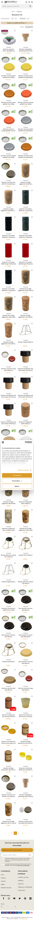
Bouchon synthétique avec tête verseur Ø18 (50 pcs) (8, 422)
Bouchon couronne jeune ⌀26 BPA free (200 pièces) (25, 76)
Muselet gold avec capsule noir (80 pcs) (25, 582)
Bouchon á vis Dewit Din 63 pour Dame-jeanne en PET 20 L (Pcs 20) (8, 742)
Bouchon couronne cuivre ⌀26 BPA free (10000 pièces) (8, 103)
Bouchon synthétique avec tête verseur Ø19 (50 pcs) (25, 369)
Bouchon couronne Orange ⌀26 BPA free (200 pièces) (8, 130)
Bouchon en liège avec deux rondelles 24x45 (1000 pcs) (8, 529)
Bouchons (19, 11)
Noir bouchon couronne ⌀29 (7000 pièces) (25, 635)
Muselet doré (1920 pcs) (25, 555)
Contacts (3, 881)
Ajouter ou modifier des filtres (16, 23)
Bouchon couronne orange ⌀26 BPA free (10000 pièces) (25, 103)
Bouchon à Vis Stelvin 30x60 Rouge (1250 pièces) (8, 263)
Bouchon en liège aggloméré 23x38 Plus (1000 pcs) (25, 183)
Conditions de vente (23, 877)
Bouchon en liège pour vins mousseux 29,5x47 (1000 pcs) (8, 715)
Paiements (21, 884)
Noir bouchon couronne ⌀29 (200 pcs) (8, 635)
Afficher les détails (23, 470)
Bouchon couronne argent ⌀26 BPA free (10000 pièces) (8, 156)
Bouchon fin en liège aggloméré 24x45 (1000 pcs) (25, 529)
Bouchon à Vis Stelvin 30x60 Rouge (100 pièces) (25, 263)
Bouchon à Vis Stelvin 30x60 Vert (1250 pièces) (25, 209)
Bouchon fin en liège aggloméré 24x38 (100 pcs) (25, 289)
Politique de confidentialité (23, 865)
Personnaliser (16, 480)
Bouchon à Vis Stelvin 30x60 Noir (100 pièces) (8, 236)
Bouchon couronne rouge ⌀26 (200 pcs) (25, 689)
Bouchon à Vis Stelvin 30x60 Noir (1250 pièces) (8, 289)
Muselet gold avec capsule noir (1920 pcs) (8, 556)
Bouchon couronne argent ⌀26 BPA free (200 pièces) (25, 129)
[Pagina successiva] (22, 833)
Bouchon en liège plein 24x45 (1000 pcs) (25, 502)
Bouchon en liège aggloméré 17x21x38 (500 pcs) (25, 316)
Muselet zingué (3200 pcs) (25, 342)
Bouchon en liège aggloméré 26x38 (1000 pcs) (8, 502)
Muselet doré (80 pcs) (8, 661)
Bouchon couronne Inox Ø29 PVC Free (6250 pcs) (8, 183)
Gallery (2, 884)
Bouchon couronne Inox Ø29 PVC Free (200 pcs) (8, 795)
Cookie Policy (21, 890)
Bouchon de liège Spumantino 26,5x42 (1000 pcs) (25, 742)
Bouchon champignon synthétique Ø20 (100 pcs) (25, 795)
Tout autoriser (17, 475)
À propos (3, 878)
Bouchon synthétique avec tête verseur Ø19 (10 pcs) (8, 396)
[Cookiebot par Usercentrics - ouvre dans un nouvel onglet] (25, 442)
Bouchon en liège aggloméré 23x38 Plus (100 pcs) (8, 209)
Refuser (17, 486)
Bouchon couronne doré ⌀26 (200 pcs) (8, 689)
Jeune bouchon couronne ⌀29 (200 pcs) (25, 662)
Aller (30, 855)
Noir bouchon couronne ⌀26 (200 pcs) (25, 609)
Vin (12, 18)
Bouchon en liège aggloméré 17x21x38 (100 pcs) (8, 343)
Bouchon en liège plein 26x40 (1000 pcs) (25, 422)
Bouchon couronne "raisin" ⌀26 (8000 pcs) (8, 50)
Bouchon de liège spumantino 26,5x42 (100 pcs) (8, 769)
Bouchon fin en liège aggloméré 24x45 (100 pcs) (8, 822)
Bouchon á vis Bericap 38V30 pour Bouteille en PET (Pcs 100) (25, 769)
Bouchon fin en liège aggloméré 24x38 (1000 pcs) (8, 316)
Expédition (20, 880)
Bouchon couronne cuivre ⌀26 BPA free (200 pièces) (25, 156)
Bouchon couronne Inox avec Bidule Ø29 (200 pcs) (25, 822)
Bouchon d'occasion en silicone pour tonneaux (25, 715)
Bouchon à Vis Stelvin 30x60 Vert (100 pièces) (25, 236)
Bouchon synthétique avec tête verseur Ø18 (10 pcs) (25, 396)
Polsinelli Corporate (6, 887)
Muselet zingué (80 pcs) (8, 581)
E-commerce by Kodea (23, 918)
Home (13, 11)
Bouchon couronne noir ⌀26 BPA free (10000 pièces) (8, 609)
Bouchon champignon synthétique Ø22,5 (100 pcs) (25, 50)
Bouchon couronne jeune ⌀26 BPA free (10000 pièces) (8, 76)
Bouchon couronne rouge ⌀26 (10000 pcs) (8, 369)
